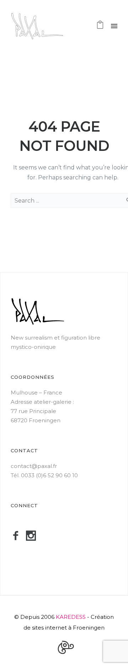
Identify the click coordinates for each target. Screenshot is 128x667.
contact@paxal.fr (34, 466)
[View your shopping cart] (100, 26)
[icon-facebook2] (18, 536)
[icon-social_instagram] (33, 536)
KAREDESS (71, 616)
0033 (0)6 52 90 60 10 (49, 475)
